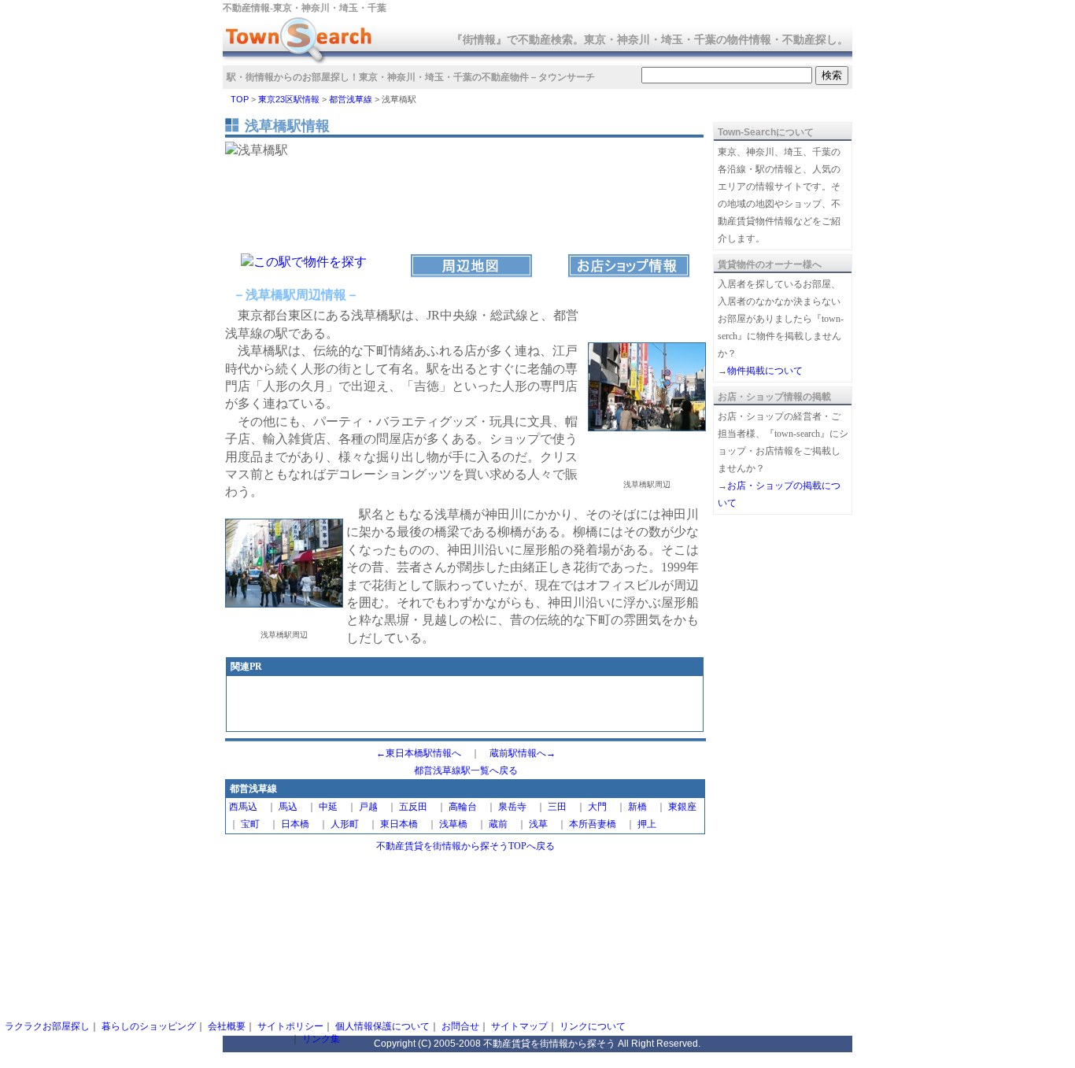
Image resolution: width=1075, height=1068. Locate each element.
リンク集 (321, 1038)
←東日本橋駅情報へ (418, 753)
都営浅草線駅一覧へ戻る (466, 770)
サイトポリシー (290, 1026)
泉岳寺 (512, 806)
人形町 (345, 824)
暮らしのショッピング (149, 1026)
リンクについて (593, 1026)
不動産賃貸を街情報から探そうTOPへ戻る (465, 846)
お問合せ (460, 1026)
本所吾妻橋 (592, 824)
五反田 (413, 806)
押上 (646, 824)
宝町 (250, 824)
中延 (328, 806)
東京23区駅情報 (289, 99)
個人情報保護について (382, 1026)
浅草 (538, 824)
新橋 (637, 806)
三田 (557, 806)
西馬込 (243, 806)
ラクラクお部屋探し (47, 1026)
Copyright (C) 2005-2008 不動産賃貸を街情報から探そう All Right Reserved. (537, 1043)
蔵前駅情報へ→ (522, 753)
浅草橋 (453, 824)
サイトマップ (519, 1026)
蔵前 (498, 824)
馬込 (288, 806)
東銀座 (682, 806)
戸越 (368, 806)
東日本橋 (399, 824)
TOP (240, 99)
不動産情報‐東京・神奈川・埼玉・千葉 (304, 7)
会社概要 (227, 1026)
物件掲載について (765, 370)
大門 (597, 806)
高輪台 (463, 806)
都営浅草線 (350, 99)
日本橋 (295, 824)
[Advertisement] (465, 705)
